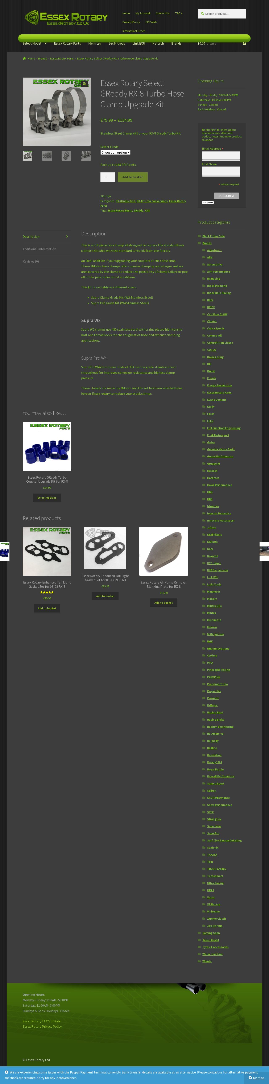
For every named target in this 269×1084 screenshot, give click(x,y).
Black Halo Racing (219, 293)
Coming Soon (211, 933)
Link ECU (138, 43)
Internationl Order (134, 31)
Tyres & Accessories (215, 947)
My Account (143, 13)
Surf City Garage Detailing (224, 840)
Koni (210, 549)
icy (60, 1026)
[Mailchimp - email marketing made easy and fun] (208, 202)
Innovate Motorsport (221, 520)
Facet (210, 414)
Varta (211, 897)
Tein (210, 862)
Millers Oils (214, 606)
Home (126, 13)
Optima (212, 655)
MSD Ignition (215, 634)
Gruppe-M (213, 463)
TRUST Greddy (216, 869)
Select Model (32, 43)
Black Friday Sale (213, 236)
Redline (212, 748)
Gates (211, 442)
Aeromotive (214, 264)
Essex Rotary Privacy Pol (40, 1026)
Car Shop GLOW (217, 314)
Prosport (213, 698)
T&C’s (178, 13)
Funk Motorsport (218, 435)
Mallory (212, 599)
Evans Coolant (216, 399)
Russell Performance (220, 776)
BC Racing (213, 278)
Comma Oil (214, 335)
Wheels (207, 961)
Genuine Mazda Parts (221, 449)
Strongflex (214, 819)
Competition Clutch (220, 343)
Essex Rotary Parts (67, 43)
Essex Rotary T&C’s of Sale (42, 1021)
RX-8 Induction (125, 201)
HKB (209, 492)
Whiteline (213, 911)
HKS (209, 499)
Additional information (39, 249)
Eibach (211, 378)
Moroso (212, 627)
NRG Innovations (218, 648)
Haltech (158, 43)
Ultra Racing (215, 883)
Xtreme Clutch (216, 918)
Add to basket (132, 177)
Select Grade (109, 147)
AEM (209, 257)
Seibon (211, 790)
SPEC (210, 812)
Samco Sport (215, 783)
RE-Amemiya (215, 733)
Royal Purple (215, 769)
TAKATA (212, 855)
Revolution (214, 755)
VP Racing (213, 904)
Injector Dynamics (219, 513)
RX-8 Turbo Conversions (152, 201)
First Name (209, 164)
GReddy (138, 210)
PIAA (210, 662)
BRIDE (211, 307)
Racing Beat (215, 712)
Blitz (210, 300)
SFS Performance (218, 798)
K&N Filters (214, 534)
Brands (176, 43)
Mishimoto (214, 620)
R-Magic (212, 705)
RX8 (147, 210)
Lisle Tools (214, 584)
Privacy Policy (131, 22)
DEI (209, 364)
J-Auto (211, 527)
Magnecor (213, 591)
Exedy (211, 406)
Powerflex (213, 677)
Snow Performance (219, 805)
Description (31, 236)
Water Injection (212, 954)
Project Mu (214, 691)
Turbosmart (215, 876)
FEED (210, 421)
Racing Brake (215, 719)
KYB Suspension (217, 570)
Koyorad (212, 556)
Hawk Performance (219, 485)
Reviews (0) (31, 261)
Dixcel (211, 371)
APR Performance (218, 271)
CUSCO (211, 350)
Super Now (214, 826)
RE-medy (213, 741)
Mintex (211, 613)
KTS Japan (214, 563)
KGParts (212, 542)
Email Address (212, 149)
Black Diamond (217, 286)
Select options (47, 497)
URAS (210, 890)
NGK (210, 641)
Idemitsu (94, 43)
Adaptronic (214, 250)
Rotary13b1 (214, 762)
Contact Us (163, 13)
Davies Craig (215, 357)
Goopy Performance (220, 456)
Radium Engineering (220, 727)
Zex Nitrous (116, 43)
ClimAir (212, 321)
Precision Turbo (217, 684)
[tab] (47, 237)
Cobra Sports (215, 328)
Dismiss (258, 1078)
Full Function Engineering (224, 428)
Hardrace (213, 478)
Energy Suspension (219, 385)
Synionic (213, 847)
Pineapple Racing (218, 670)
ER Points (151, 22)
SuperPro (213, 833)
